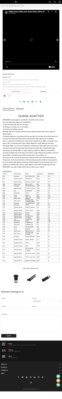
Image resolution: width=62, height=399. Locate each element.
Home (3, 6)
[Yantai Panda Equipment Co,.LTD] (31, 382)
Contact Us (43, 91)
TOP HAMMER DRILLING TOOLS (15, 6)
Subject (34, 306)
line (24, 102)
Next (57, 40)
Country (34, 298)
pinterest (36, 102)
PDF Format (4, 96)
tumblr (40, 102)
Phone (3, 306)
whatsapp (32, 102)
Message (4, 314)
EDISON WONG (58, 376)
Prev (4, 40)
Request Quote (16, 91)
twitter (28, 102)
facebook (20, 102)
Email (3, 298)
